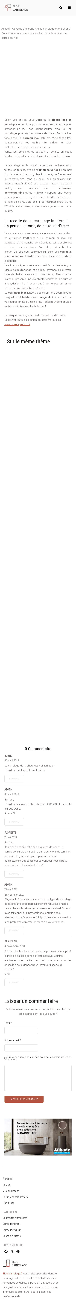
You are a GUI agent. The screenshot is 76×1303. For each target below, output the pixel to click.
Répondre (14, 779)
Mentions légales (11, 1190)
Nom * (8, 1022)
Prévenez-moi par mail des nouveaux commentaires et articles (39, 1058)
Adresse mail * (12, 1040)
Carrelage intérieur (11, 1223)
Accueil (5, 28)
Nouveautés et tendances (15, 1217)
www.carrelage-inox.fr (17, 324)
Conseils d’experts (12, 1236)
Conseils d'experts (23, 28)
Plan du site (8, 1203)
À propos (7, 1178)
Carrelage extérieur (12, 1230)
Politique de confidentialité (15, 1197)
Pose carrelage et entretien (52, 28)
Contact (6, 1185)
